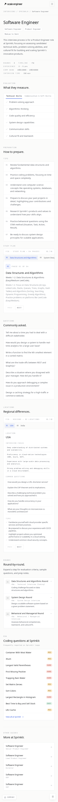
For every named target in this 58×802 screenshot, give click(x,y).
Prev (10, 308)
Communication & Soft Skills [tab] (38, 96)
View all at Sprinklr (13, 717)
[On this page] (53, 796)
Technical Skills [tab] (14, 96)
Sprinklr (23, 11)
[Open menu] (52, 4)
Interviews (9, 11)
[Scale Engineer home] (13, 4)
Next (19, 308)
